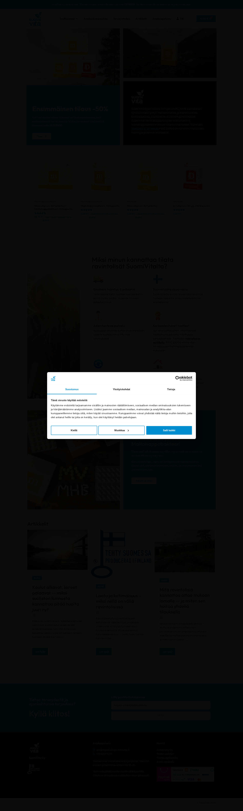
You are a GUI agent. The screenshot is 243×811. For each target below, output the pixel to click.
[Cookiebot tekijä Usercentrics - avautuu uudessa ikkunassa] (177, 378)
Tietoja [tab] (171, 389)
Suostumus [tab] (72, 389)
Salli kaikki (169, 430)
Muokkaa (119, 430)
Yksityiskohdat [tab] (121, 389)
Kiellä (74, 430)
